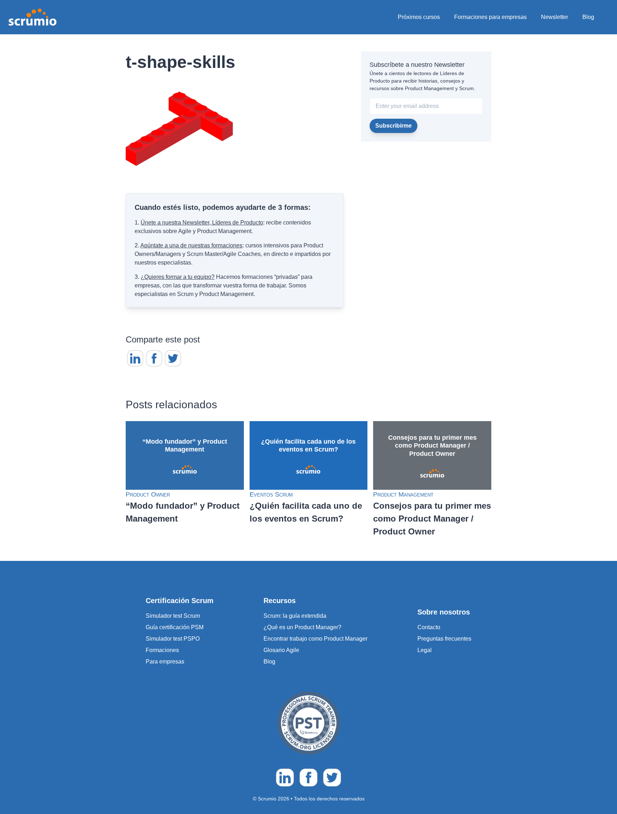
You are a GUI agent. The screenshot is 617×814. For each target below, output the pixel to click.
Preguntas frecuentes (444, 639)
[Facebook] (154, 358)
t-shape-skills (180, 62)
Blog (588, 17)
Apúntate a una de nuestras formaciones (191, 245)
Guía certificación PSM (175, 627)
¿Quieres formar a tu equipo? (178, 277)
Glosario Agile (281, 650)
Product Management (403, 494)
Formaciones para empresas (490, 17)
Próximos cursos (419, 17)
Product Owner (148, 494)
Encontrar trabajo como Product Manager (315, 639)
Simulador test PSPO (173, 639)
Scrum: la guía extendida (295, 616)
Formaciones (162, 650)
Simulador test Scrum (173, 616)
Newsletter (554, 17)
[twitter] (173, 358)
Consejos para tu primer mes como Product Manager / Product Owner (432, 518)
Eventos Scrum (271, 494)
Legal (424, 650)
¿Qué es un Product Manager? (302, 627)
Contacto (428, 627)
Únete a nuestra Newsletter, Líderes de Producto (202, 222)
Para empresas (165, 661)
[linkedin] (135, 358)
